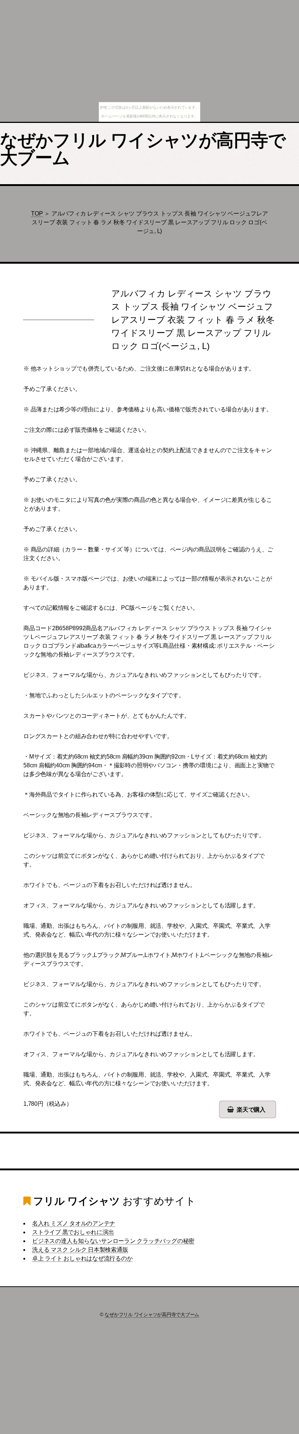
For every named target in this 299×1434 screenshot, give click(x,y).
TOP (37, 213)
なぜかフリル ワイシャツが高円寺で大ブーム (143, 149)
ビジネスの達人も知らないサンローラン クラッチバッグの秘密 (113, 1241)
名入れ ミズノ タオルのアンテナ (73, 1223)
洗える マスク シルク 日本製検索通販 (80, 1250)
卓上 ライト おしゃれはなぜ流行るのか (82, 1258)
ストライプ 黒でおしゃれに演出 (73, 1232)
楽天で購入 (251, 1109)
